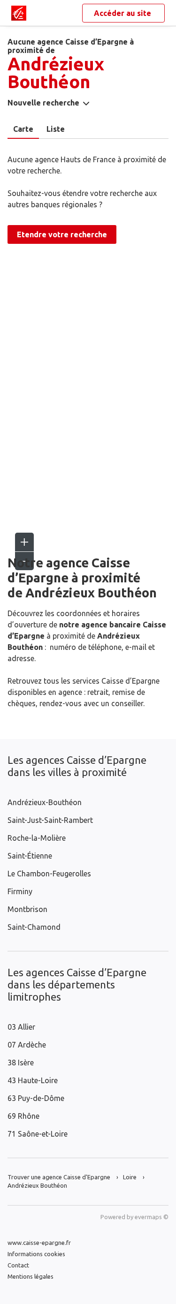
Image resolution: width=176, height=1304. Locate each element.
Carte (23, 129)
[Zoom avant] (24, 542)
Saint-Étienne (30, 856)
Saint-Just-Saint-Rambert (50, 820)
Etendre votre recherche (62, 234)
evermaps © (151, 1217)
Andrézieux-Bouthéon (45, 802)
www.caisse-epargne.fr (39, 1242)
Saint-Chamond (34, 927)
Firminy (20, 891)
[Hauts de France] (18, 13)
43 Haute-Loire (33, 1080)
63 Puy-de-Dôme (36, 1098)
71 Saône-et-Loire (38, 1134)
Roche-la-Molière (37, 838)
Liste (55, 129)
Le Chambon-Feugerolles (49, 873)
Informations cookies (36, 1254)
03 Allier (21, 1027)
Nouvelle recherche (43, 102)
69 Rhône (23, 1116)
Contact (18, 1265)
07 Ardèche (27, 1044)
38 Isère (21, 1062)
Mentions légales (31, 1276)
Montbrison (27, 909)
